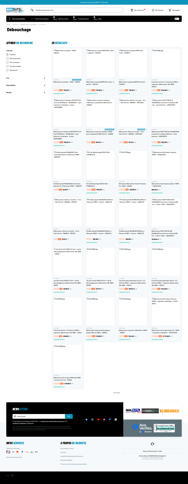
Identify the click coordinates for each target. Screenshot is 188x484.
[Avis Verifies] (142, 428)
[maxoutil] (133, 411)
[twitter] (110, 419)
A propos (73, 443)
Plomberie (15, 24)
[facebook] (86, 419)
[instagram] (92, 419)
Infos (15, 443)
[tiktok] (116, 419)
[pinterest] (104, 419)
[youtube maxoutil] (98, 419)
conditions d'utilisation (19, 423)
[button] (138, 10)
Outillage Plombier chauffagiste (28, 24)
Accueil (8, 24)
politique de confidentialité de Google (52, 421)
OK (69, 416)
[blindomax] (169, 411)
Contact (63, 452)
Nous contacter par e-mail (152, 451)
